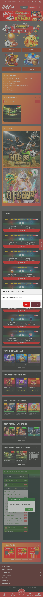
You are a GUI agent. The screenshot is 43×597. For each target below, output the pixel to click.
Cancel (35, 304)
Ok (26, 304)
